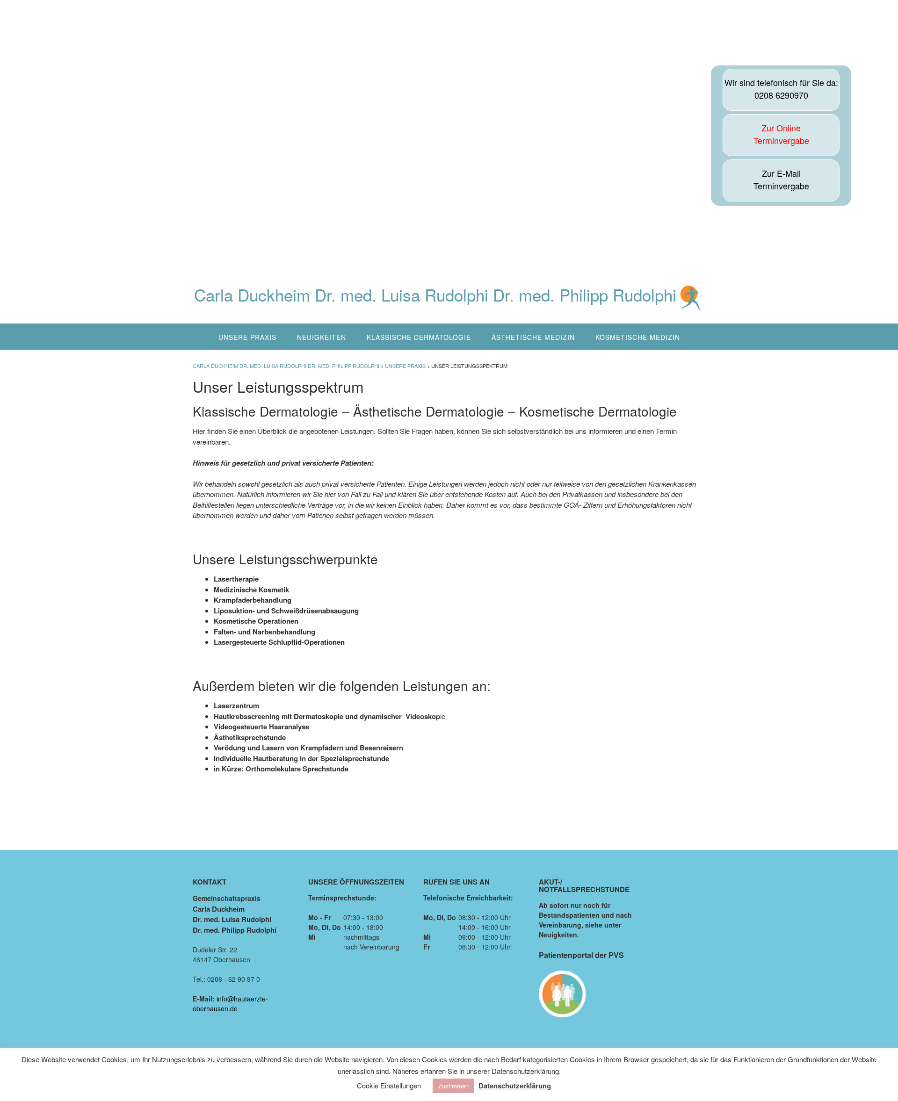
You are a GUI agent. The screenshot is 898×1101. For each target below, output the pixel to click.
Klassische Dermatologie (419, 337)
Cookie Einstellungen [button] (389, 1085)
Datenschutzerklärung (514, 1085)
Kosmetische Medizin (637, 337)
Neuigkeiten (321, 337)
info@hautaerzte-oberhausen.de (230, 1003)
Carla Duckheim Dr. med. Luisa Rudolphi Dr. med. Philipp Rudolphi (435, 295)
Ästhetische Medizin (533, 337)
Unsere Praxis (247, 337)
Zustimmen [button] (453, 1085)
